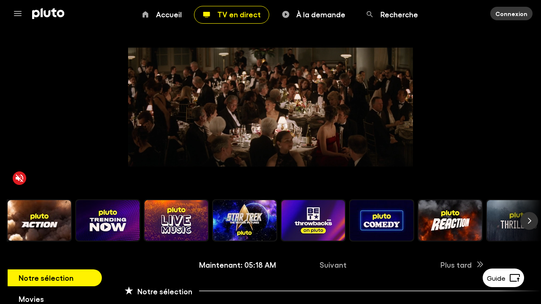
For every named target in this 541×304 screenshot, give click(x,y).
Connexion (511, 13)
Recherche (399, 14)
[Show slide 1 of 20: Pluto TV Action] (39, 220)
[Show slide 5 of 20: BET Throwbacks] (313, 220)
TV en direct (239, 14)
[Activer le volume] (19, 178)
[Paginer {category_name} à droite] (529, 221)
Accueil (169, 14)
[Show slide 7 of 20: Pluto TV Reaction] (450, 220)
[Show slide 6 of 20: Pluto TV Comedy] (381, 220)
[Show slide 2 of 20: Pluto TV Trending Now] (107, 220)
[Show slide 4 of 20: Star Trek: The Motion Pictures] (244, 220)
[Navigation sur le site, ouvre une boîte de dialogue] (20, 13)
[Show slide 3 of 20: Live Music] (176, 220)
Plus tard (456, 264)
